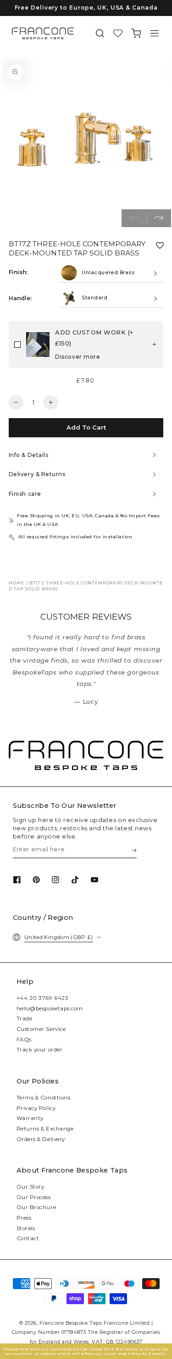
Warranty (30, 1118)
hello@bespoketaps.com (50, 1008)
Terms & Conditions (44, 1097)
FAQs (24, 1039)
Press (24, 1218)
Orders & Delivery (41, 1139)
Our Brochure (36, 1207)
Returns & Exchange (45, 1128)
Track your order (40, 1049)
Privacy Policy (36, 1108)
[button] (100, 34)
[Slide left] (134, 218)
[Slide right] (158, 218)
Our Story (30, 1187)
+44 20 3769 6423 (43, 998)
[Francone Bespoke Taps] (43, 33)
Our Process (34, 1197)
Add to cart (86, 427)
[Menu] (154, 34)
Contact (28, 1238)
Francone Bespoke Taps (70, 1323)
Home (17, 582)
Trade (25, 1018)
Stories (26, 1228)
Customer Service (41, 1029)
